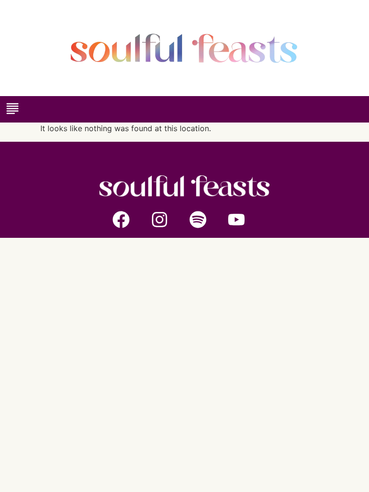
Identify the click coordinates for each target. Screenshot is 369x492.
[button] (12, 109)
